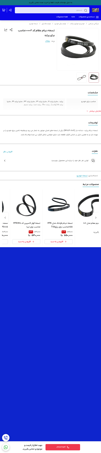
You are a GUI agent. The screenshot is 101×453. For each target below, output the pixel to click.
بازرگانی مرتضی (93, 24)
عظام (48, 41)
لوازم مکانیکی (46, 24)
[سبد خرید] (3, 10)
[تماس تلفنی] (5, 437)
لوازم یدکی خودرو (60, 24)
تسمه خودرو (33, 24)
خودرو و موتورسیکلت (77, 24)
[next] (5, 217)
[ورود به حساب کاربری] (11, 10)
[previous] (96, 217)
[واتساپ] (5, 447)
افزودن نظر (7, 151)
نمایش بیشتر (95, 111)
